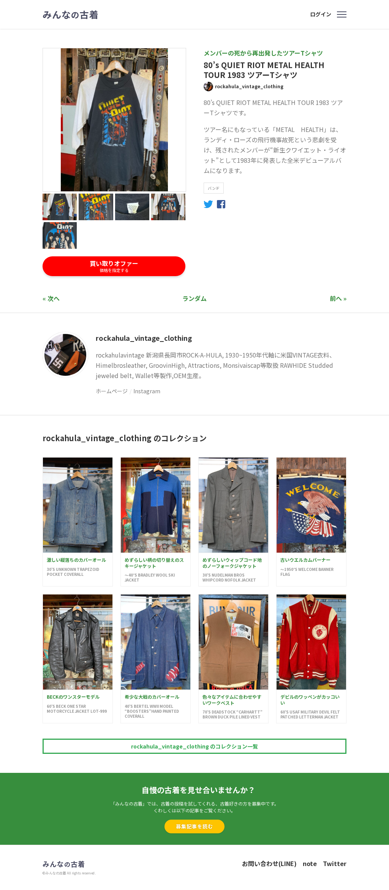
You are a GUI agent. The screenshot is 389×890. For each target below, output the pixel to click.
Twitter (334, 863)
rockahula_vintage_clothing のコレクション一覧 (194, 746)
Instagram (146, 391)
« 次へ (51, 298)
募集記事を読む (194, 826)
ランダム (194, 298)
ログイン (320, 14)
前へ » (338, 298)
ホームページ (112, 391)
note (310, 863)
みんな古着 (71, 14)
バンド (214, 188)
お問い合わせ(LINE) (269, 863)
